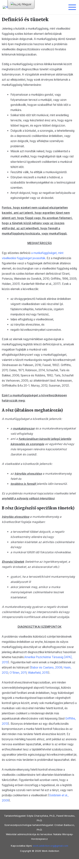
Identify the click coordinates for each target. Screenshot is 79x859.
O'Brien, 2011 (18, 672)
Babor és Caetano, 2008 (46, 667)
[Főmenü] (72, 7)
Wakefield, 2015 (38, 672)
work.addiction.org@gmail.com (50, 845)
